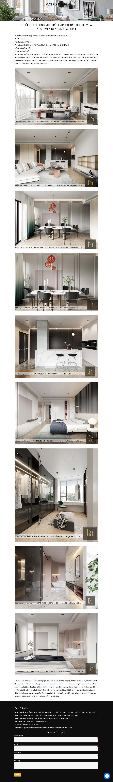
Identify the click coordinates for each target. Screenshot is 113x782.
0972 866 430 (28, 721)
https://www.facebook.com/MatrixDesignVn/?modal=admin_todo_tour (47, 727)
